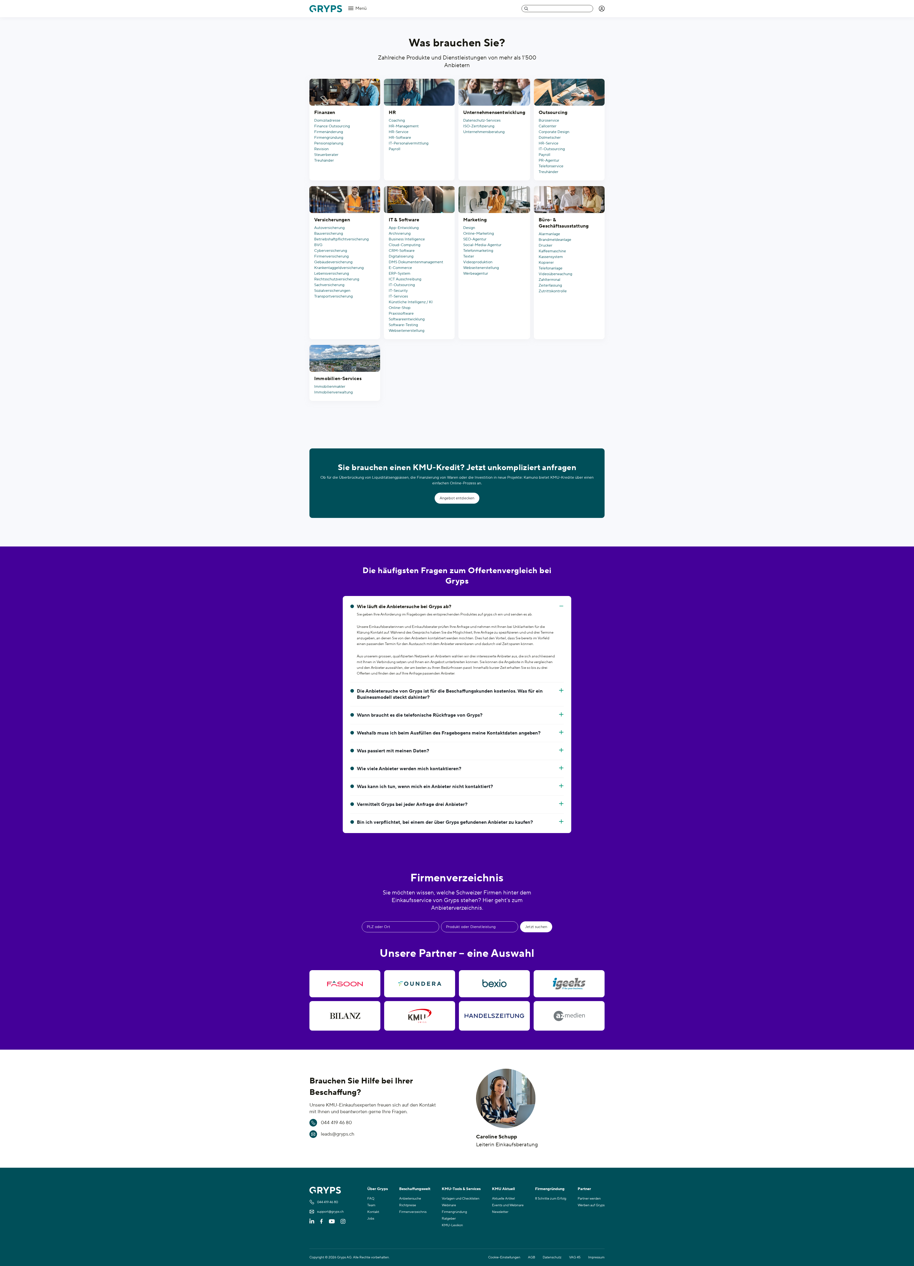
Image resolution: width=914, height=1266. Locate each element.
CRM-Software (402, 250)
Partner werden (589, 1198)
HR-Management (404, 126)
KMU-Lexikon (452, 1225)
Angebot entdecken (457, 498)
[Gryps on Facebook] (321, 1221)
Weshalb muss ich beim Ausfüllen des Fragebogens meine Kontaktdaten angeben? (449, 733)
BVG (318, 245)
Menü (360, 8)
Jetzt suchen (536, 926)
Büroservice (549, 120)
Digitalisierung (401, 256)
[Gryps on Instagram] (343, 1221)
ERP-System (399, 273)
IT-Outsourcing (552, 149)
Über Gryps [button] (377, 1189)
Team (371, 1205)
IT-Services (398, 296)
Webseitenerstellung (406, 330)
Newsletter (500, 1212)
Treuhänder (324, 160)
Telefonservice (551, 166)
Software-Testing (403, 325)
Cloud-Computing (404, 245)
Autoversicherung (329, 227)
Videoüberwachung (555, 274)
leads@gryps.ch (337, 1134)
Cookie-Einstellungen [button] (504, 1257)
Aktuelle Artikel (503, 1198)
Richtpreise (407, 1205)
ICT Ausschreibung (405, 279)
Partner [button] (584, 1189)
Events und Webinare (508, 1205)
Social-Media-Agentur (482, 245)
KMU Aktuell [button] (503, 1189)
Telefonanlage (550, 268)
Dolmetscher (550, 137)
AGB (531, 1257)
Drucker (545, 245)
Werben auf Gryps (591, 1205)
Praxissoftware (401, 313)
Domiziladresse (327, 120)
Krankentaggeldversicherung (339, 267)
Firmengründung (328, 137)
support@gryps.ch (330, 1212)
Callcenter (547, 126)
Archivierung (400, 233)
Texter (468, 256)
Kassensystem (551, 256)
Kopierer (546, 262)
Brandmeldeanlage (555, 239)
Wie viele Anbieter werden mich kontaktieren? (409, 769)
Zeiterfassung (550, 285)
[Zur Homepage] (325, 8)
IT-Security (398, 290)
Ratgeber (449, 1218)
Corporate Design (554, 131)
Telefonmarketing (478, 250)
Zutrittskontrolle (553, 291)
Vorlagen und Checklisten (460, 1198)
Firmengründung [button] (550, 1189)
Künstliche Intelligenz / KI (411, 302)
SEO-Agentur (475, 239)
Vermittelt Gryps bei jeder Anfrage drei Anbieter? (412, 804)
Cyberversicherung (330, 250)
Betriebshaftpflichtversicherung (341, 239)
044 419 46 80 (336, 1123)
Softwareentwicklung (407, 319)
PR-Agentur (549, 160)
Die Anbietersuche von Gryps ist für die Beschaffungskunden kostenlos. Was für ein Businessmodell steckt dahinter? (450, 694)
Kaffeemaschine (552, 251)
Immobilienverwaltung (333, 392)
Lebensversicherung (331, 273)
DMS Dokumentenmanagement (416, 262)
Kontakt (373, 1212)
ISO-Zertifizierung (478, 126)
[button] (602, 8)
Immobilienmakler (329, 386)
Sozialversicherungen (332, 290)
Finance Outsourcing (332, 126)
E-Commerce (400, 267)
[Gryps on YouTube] (332, 1221)
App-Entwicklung (404, 227)
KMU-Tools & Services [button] (461, 1189)
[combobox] (557, 8)
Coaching (397, 120)
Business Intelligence (407, 239)
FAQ (370, 1198)
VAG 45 (575, 1257)
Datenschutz (552, 1257)
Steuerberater (326, 154)
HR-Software (400, 137)
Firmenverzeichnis (413, 1212)
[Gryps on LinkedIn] (311, 1221)
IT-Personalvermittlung (408, 143)
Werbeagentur (475, 273)
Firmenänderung (328, 131)
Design (469, 227)
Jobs (370, 1218)
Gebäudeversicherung (333, 262)
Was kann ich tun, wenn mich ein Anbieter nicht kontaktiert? (425, 787)
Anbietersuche (410, 1198)
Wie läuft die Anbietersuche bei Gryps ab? (404, 607)
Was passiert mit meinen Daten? (393, 751)
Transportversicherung (333, 296)
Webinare (449, 1205)
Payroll (394, 149)
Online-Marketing (478, 233)
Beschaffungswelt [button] (414, 1189)
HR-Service (398, 131)
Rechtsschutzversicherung (336, 279)
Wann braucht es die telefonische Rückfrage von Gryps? (419, 715)
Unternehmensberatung (484, 131)
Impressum (596, 1257)
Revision (321, 149)
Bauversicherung (328, 233)
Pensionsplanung (328, 143)
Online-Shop (400, 307)
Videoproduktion (477, 262)
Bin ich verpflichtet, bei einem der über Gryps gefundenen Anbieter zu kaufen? (445, 822)
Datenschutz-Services (482, 120)
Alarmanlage (549, 234)
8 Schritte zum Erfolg (550, 1198)
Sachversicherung (329, 285)
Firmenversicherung (331, 256)
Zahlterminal (549, 279)
